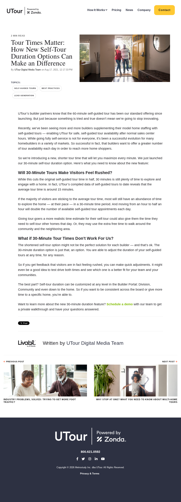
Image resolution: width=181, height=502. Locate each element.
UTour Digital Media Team (27, 69)
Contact (164, 10)
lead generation (24, 96)
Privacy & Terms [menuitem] (89, 473)
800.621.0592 (90, 451)
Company (144, 10)
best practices (51, 88)
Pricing (116, 10)
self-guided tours (25, 88)
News (129, 10)
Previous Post (14, 362)
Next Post (169, 362)
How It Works (96, 10)
